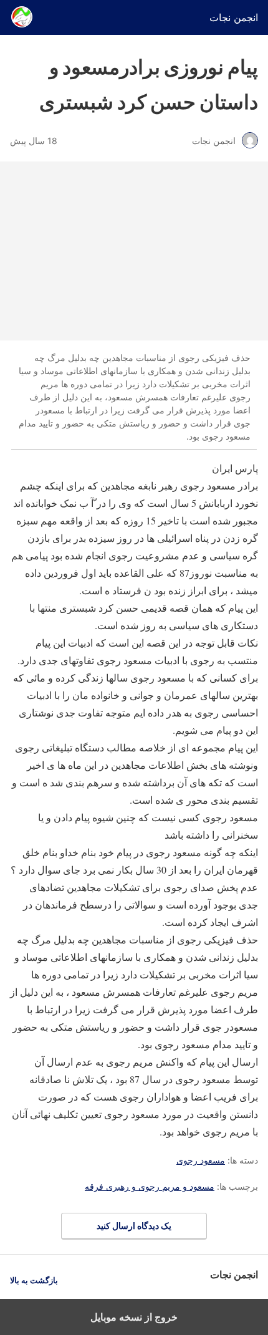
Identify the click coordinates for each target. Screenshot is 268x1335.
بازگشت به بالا (34, 1280)
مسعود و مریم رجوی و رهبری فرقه (149, 1186)
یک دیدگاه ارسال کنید (134, 1225)
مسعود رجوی (200, 1160)
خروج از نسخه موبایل (134, 1317)
